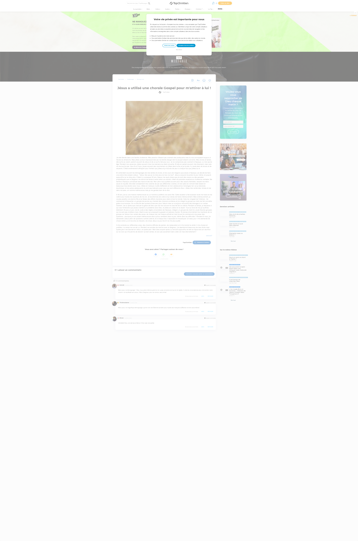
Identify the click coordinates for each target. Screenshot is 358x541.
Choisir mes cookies (169, 45)
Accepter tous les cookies (186, 45)
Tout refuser (179, 49)
